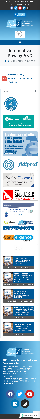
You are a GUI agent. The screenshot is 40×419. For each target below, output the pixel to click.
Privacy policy (8, 383)
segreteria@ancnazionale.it (20, 4)
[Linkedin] (24, 8)
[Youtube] (20, 8)
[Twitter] (16, 8)
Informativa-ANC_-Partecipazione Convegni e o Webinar (20, 78)
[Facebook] (11, 8)
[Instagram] (28, 8)
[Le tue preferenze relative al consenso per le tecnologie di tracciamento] (29, 415)
